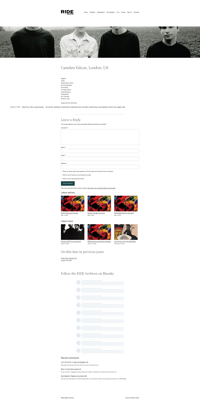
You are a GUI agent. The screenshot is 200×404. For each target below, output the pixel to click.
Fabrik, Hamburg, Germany (69, 213)
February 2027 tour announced (71, 241)
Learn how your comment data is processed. (101, 188)
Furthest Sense (93, 107)
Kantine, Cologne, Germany (96, 213)
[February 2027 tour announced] (72, 232)
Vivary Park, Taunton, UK (69, 258)
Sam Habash (65, 376)
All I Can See (49, 107)
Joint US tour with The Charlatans (125, 241)
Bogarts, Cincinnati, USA (79, 376)
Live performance (39, 107)
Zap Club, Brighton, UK (81, 362)
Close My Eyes (65, 107)
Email (63, 155)
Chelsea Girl (57, 107)
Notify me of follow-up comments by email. (77, 175)
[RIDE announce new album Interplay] (99, 232)
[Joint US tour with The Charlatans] (126, 232)
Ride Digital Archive (67, 398)
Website (63, 163)
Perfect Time (112, 107)
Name (63, 147)
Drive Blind (85, 107)
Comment (64, 128)
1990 (31, 107)
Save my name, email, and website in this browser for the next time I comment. (88, 171)
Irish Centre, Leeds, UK (73, 369)
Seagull (119, 107)
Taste (123, 107)
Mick (62, 369)
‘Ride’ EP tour (25, 107)
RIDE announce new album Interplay (99, 241)
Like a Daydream (103, 107)
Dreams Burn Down (75, 107)
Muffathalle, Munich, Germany (124, 213)
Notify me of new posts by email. (73, 178)
